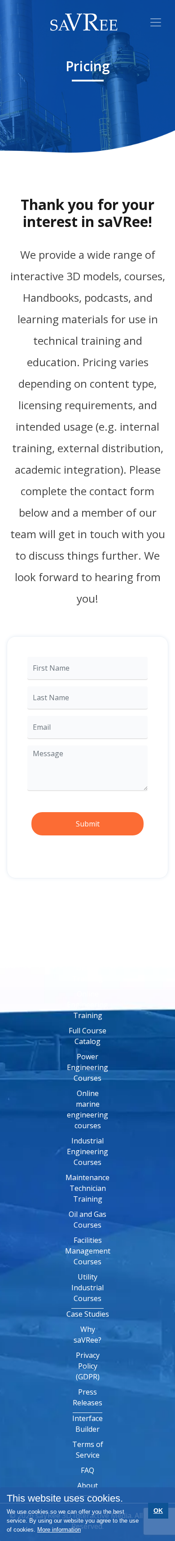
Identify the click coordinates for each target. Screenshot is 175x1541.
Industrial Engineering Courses (87, 1151)
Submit (88, 824)
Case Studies (87, 1314)
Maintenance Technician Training (87, 1188)
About (87, 1485)
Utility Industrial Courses (87, 1287)
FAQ (87, 1470)
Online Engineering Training (87, 1004)
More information (59, 1529)
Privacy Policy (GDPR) (88, 1366)
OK (158, 1510)
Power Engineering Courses (87, 1067)
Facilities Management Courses (87, 1251)
